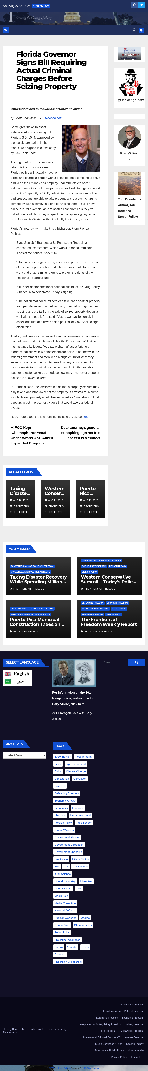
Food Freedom (107, 1030)
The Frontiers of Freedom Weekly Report (109, 622)
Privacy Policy (119, 1057)
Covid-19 (60, 785)
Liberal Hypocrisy (65, 881)
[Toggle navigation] (71, 30)
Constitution (62, 778)
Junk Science (63, 873)
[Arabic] (17, 681)
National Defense (65, 910)
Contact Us (137, 1057)
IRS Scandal (80, 866)
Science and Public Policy (109, 1050)
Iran (57, 866)
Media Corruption (65, 903)
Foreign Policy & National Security (101, 560)
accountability (84, 756)
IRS (66, 866)
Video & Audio (89, 572)
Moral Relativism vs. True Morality (30, 572)
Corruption (79, 778)
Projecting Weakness (67, 939)
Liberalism (86, 881)
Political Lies (62, 932)
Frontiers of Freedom (29, 589)
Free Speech (84, 822)
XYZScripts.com (91, 1068)
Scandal (72, 947)
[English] (17, 674)
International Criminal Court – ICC (102, 1037)
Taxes (85, 947)
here (85, 416)
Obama (85, 917)
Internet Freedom (134, 1037)
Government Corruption (69, 844)
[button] (134, 30)
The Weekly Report (92, 614)
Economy (78, 807)
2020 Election (63, 756)
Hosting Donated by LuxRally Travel (23, 1029)
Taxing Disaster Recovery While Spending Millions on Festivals (38, 581)
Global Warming (64, 829)
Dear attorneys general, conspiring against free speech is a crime (80, 433)
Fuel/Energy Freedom (94, 566)
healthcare (61, 859)
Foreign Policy (63, 822)
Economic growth (65, 800)
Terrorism (60, 954)
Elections (60, 815)
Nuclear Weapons (65, 917)
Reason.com (53, 118)
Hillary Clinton (80, 859)
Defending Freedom (92, 603)
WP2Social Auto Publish (60, 1068)
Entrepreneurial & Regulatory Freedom (99, 1024)
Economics (61, 807)
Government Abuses (67, 837)
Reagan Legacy (117, 566)
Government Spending (68, 851)
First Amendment (80, 815)
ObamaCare (62, 925)
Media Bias (61, 895)
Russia (59, 947)
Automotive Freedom (132, 1004)
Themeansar (10, 1032)
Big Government (76, 764)
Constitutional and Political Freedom (32, 566)
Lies (78, 888)
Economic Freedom (117, 603)
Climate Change (76, 771)
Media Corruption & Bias (95, 609)
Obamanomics (83, 925)
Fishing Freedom (134, 1024)
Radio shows (119, 609)
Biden (58, 764)
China (58, 771)
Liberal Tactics (63, 888)
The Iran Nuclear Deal (68, 961)
